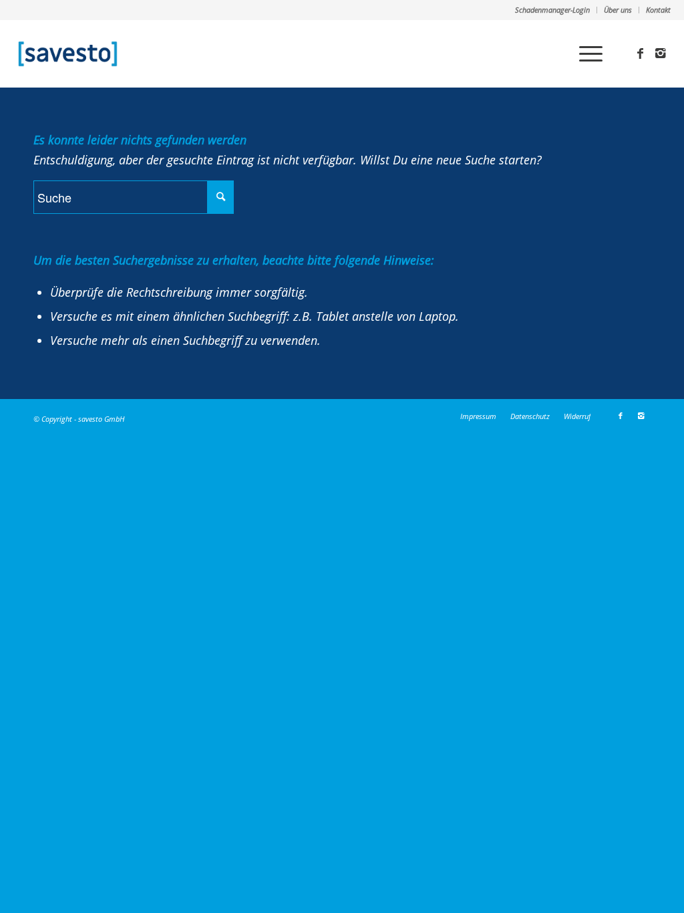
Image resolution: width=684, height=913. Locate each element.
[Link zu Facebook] (641, 53)
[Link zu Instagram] (661, 53)
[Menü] (586, 53)
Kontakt (658, 10)
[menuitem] (552, 10)
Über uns (618, 10)
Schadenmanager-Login (552, 10)
